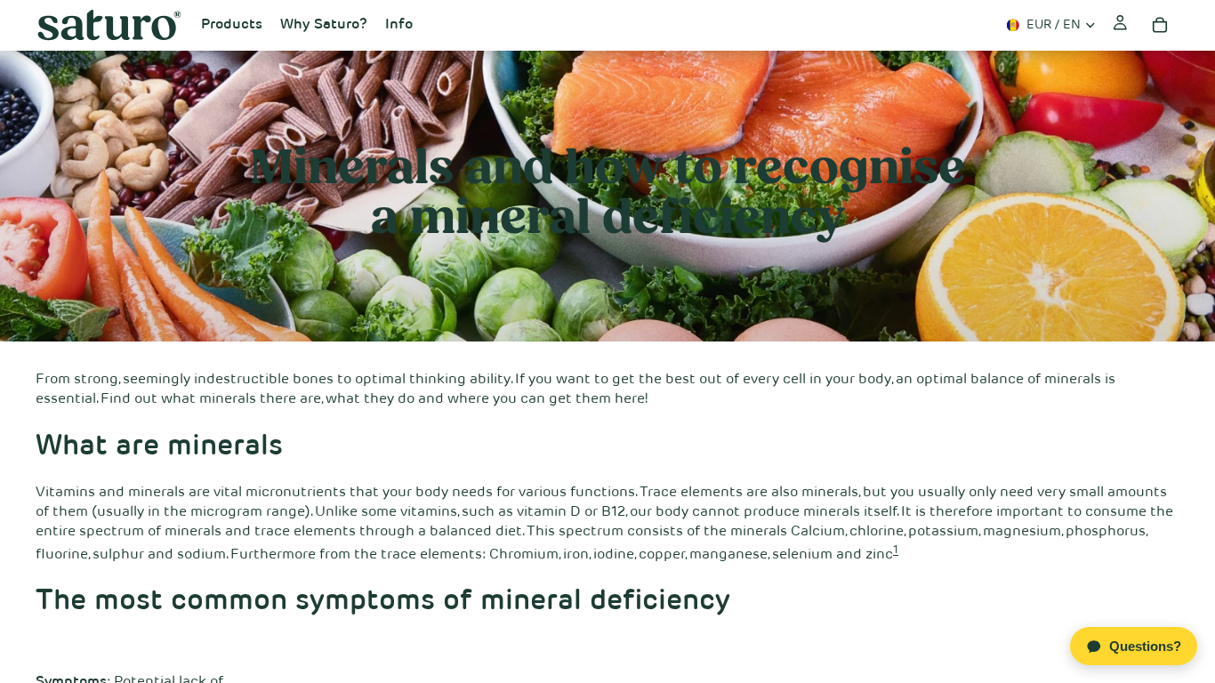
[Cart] (1159, 24)
